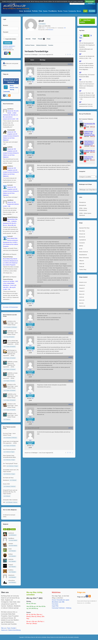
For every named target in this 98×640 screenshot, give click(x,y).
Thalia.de (81, 266)
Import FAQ (55, 606)
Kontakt (13, 628)
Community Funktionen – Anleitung (61, 608)
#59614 (71, 333)
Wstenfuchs (11, 575)
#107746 (70, 161)
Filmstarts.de (82, 202)
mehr (81, 121)
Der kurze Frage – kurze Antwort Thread (12, 323)
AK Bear (10, 554)
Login (85, 11)
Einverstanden (90, 1)
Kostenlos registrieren (8, 46)
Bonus (79, 11)
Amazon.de (82, 234)
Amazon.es (82, 285)
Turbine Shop (82, 269)
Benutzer (5, 25)
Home (21, 11)
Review (60, 11)
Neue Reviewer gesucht (9, 449)
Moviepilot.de (82, 205)
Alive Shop (82, 231)
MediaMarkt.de (83, 254)
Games (45, 11)
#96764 (71, 214)
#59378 (71, 381)
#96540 (71, 237)
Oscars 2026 (6, 484)
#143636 (70, 87)
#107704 (70, 185)
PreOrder (35, 11)
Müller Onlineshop (84, 257)
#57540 (71, 428)
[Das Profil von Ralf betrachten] (30, 74)
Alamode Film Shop (84, 228)
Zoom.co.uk (82, 306)
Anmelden (92, 11)
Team (8, 628)
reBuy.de (81, 260)
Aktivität (28, 39)
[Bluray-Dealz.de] (15, 7)
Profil (34, 39)
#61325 (71, 309)
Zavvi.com (81, 300)
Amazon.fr (81, 288)
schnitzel (9, 321)
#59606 (71, 357)
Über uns (3, 628)
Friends (41, 39)
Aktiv (8, 529)
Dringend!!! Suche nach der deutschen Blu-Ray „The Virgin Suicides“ (10, 492)
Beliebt (13, 529)
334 (65, 27)
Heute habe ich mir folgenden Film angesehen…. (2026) (13, 342)
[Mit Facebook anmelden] (5, 54)
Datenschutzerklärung (14, 630)
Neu (5, 529)
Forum (65, 11)
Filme (40, 11)
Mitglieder (5, 524)
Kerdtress (10, 570)
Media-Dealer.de (83, 251)
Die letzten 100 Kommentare (10, 307)
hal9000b (9, 331)
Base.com (81, 294)
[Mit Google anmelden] (8, 54)
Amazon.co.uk (83, 282)
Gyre (8, 340)
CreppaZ (10, 564)
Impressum (4, 630)
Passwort (5, 32)
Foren (48, 39)
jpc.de (80, 248)
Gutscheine (55, 604)
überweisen (50, 29)
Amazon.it (81, 291)
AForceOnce (11, 580)
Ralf (30, 76)
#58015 (71, 404)
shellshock (11, 533)
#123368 (70, 137)
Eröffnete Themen (29, 45)
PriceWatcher (52, 11)
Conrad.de (82, 243)
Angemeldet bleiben (10, 39)
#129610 (70, 114)
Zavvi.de (81, 303)
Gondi (9, 549)
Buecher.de (82, 237)
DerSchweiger (11, 350)
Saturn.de (81, 263)
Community (72, 11)
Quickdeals (27, 11)
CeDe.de (81, 297)
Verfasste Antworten (41, 45)
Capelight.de (82, 240)
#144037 (70, 64)
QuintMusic (11, 538)
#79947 (71, 286)
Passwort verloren (7, 48)
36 (32, 81)
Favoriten (50, 45)
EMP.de (81, 245)
